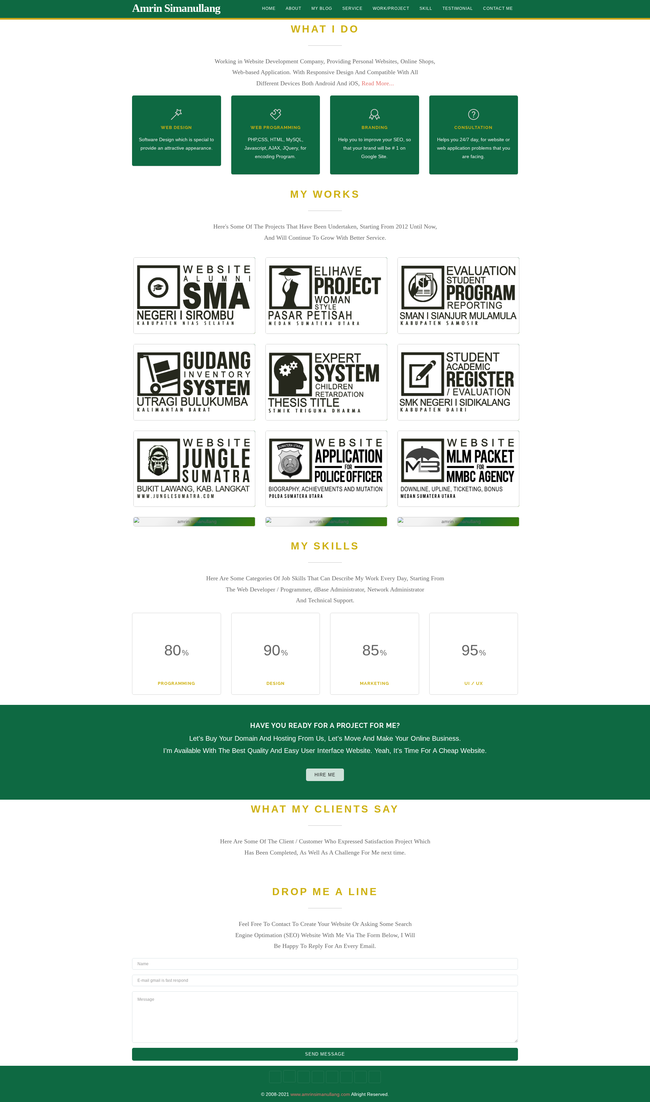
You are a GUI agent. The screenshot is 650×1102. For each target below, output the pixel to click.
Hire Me (325, 774)
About (293, 8)
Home (269, 8)
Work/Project (391, 8)
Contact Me (498, 8)
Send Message (325, 1054)
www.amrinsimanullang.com (320, 1094)
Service (352, 8)
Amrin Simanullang (176, 8)
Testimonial (457, 8)
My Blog (321, 8)
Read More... (378, 83)
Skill (425, 8)
